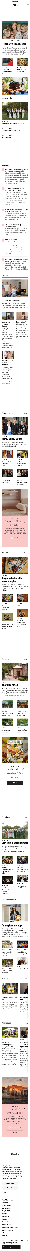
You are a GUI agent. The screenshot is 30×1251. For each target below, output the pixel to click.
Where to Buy (6, 1224)
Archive (4, 1235)
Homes (4, 1219)
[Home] (15, 1)
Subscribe (10, 1183)
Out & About (6, 1208)
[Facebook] (2, 1192)
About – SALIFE (7, 1230)
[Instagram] (5, 1192)
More (25, 413)
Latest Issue (6, 1205)
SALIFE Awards (7, 1200)
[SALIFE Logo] (15, 5)
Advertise (5, 1233)
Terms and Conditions (10, 1227)
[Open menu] (28, 5)
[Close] (27, 1240)
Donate (10, 1188)
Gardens (5, 1203)
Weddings (5, 1216)
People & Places (7, 1211)
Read (15, 543)
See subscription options (11, 1247)
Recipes (4, 1214)
